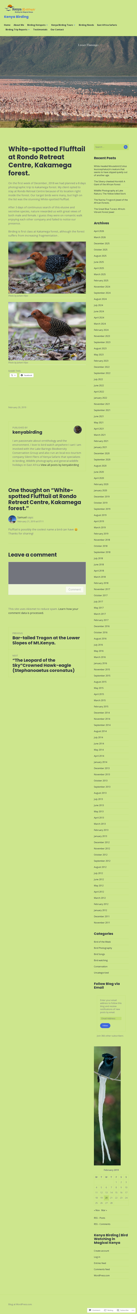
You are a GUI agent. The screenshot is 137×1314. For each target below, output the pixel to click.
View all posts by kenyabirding (60, 465)
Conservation (100, 966)
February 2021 (101, 441)
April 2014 (99, 755)
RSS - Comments (102, 1224)
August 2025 (100, 255)
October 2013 (100, 780)
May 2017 (99, 607)
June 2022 (99, 385)
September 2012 (102, 860)
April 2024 (99, 317)
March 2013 (100, 823)
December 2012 (102, 842)
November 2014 (102, 718)
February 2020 (101, 484)
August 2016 (100, 638)
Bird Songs (99, 954)
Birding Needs (86, 24)
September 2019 (102, 508)
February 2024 (101, 329)
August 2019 (100, 515)
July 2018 (98, 558)
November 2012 (102, 848)
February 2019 (101, 533)
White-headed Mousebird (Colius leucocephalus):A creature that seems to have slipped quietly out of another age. (110, 171)
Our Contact (57, 29)
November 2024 (102, 286)
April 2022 (99, 391)
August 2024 (100, 299)
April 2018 (99, 570)
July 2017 (98, 601)
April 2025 (99, 268)
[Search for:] (111, 146)
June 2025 (99, 262)
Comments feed (102, 1269)
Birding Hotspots (36, 24)
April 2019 (99, 521)
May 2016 (99, 650)
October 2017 (100, 595)
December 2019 (102, 496)
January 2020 (100, 490)
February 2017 (101, 620)
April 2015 (99, 694)
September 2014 (102, 725)
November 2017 (102, 589)
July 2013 (98, 799)
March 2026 (100, 237)
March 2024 (100, 323)
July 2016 (98, 644)
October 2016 (100, 632)
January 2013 (100, 836)
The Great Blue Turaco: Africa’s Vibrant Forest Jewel (109, 211)
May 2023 (99, 354)
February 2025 (101, 280)
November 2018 (102, 539)
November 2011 (102, 922)
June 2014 (99, 743)
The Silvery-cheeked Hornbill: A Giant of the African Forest (109, 183)
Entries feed (100, 1263)
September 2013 (102, 786)
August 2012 (100, 867)
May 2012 (99, 885)
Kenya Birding (16, 16)
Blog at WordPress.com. (20, 1304)
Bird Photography (103, 948)
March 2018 (100, 576)
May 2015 (99, 688)
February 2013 (101, 830)
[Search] (126, 147)
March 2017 (100, 613)
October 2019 (100, 502)
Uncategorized (101, 972)
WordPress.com (102, 1275)
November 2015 (102, 669)
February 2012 (101, 904)
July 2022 (98, 379)
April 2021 (99, 428)
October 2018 (100, 546)
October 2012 (100, 854)
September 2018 (102, 552)
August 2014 (100, 731)
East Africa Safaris (107, 24)
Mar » (104, 1210)
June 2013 (99, 805)
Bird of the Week (102, 941)
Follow (105, 1025)
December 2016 (102, 626)
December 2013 (102, 768)
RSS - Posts (99, 1217)
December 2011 (102, 916)
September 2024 (102, 292)
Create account (101, 1250)
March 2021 (100, 434)
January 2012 (100, 910)
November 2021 (102, 404)
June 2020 (99, 471)
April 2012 (99, 891)
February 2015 (101, 706)
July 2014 (98, 737)
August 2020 (100, 465)
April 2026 (99, 231)
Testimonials (40, 29)
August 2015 (100, 681)
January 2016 (100, 663)
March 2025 (100, 274)
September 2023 (102, 342)
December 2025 (102, 243)
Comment (74, 589)
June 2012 (99, 879)
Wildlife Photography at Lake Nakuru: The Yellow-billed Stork (110, 192)
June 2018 (99, 564)
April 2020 (99, 478)
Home (7, 24)
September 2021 (102, 410)
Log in (97, 1256)
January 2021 (100, 447)
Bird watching (101, 960)
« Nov (97, 1210)
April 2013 (99, 817)
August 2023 (100, 348)
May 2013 (99, 811)
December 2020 (102, 453)
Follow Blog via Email (107, 985)
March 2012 (100, 897)
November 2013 (102, 774)
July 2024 (98, 305)
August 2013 (100, 792)
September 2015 (102, 675)
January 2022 (100, 397)
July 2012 (98, 873)
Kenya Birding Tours (62, 24)
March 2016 (100, 657)
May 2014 (99, 749)
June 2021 (99, 416)
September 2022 (102, 373)
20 (106, 1197)
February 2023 (101, 360)
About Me (19, 24)
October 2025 (100, 249)
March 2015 (100, 700)
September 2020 (102, 459)
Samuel (22, 517)
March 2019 (100, 527)
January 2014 (100, 762)
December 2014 (102, 712)
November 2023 (102, 336)
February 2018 (101, 583)
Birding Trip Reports (16, 29)
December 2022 (102, 366)
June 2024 (99, 311)
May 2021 (99, 422)
